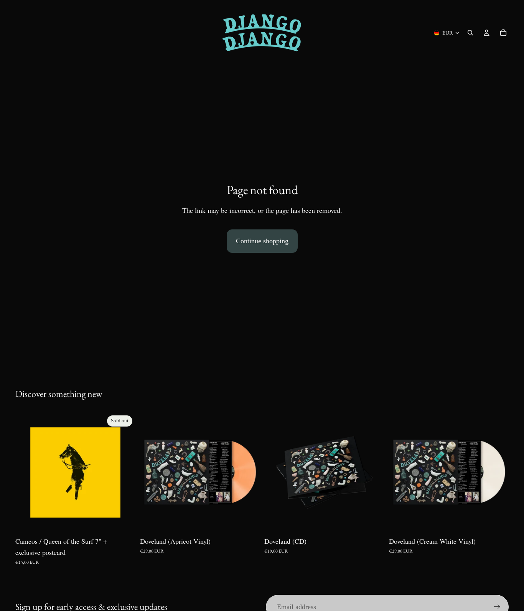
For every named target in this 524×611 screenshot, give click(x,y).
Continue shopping (262, 241)
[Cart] (503, 32)
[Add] (248, 521)
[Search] (470, 32)
